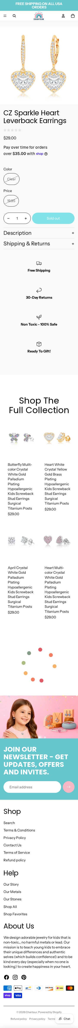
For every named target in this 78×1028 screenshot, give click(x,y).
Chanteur (31, 1012)
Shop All (10, 906)
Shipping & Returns (26, 243)
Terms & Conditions (19, 830)
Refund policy (14, 860)
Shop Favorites (15, 914)
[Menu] (5, 16)
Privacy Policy (14, 838)
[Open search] (14, 16)
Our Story (11, 884)
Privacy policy (37, 1018)
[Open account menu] (63, 16)
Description (17, 233)
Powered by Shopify (50, 1012)
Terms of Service (16, 852)
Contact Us (12, 845)
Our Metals (12, 892)
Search (9, 823)
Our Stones (12, 899)
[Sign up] (69, 787)
